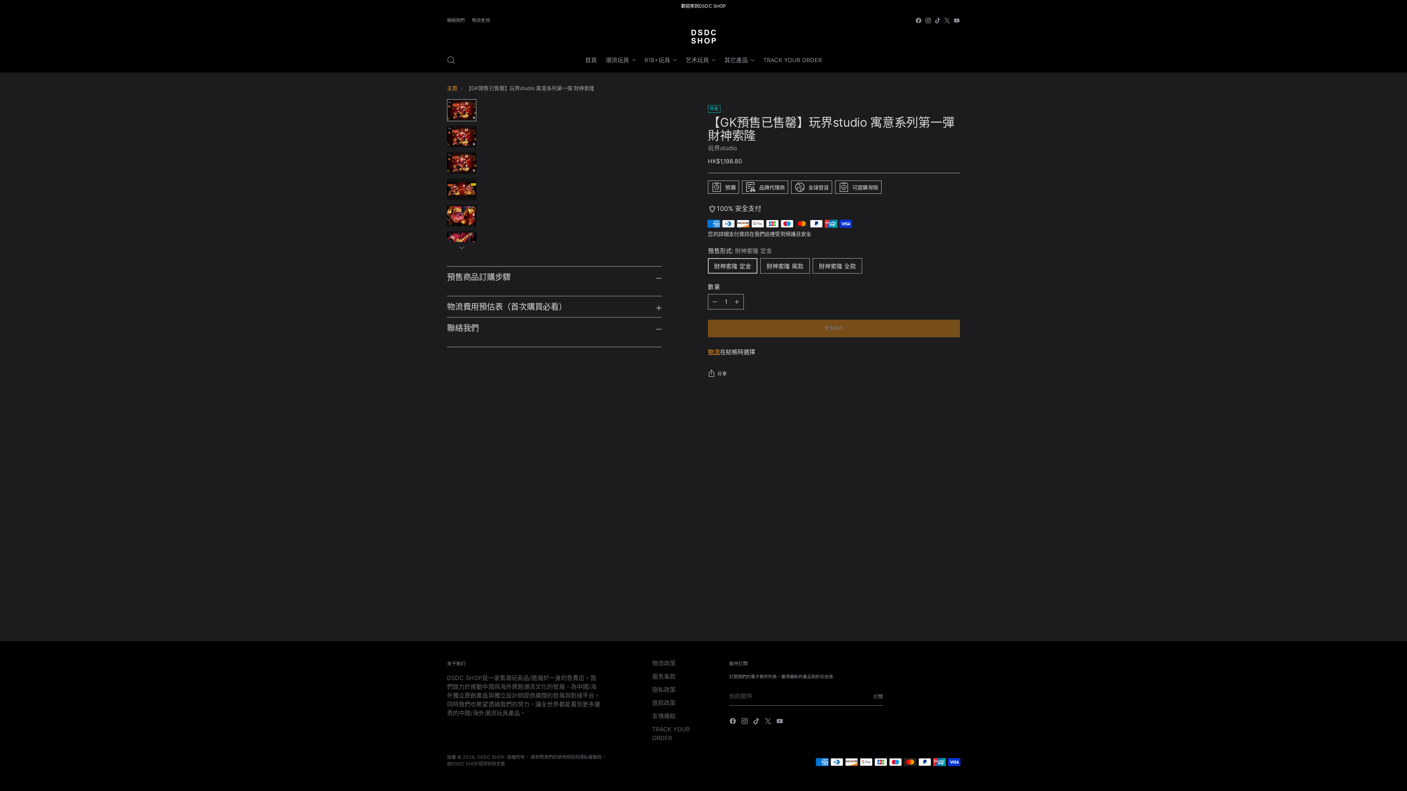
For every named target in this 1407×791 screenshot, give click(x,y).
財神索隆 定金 (732, 266)
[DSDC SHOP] (703, 37)
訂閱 (878, 696)
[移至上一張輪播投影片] (937, 443)
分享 (722, 373)
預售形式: (740, 251)
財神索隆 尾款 (785, 266)
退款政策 (664, 702)
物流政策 (664, 663)
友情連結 (664, 716)
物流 (714, 352)
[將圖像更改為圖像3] (461, 163)
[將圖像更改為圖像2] (461, 137)
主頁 (452, 88)
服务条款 (664, 676)
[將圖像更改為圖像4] (461, 189)
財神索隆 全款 (837, 266)
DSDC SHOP (491, 757)
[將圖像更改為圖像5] (461, 216)
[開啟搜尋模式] (451, 60)
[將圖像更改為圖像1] (461, 110)
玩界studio (722, 148)
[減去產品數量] (736, 301)
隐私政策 (664, 689)
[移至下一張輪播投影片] (954, 443)
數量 (714, 286)
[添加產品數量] (714, 301)
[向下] (461, 247)
